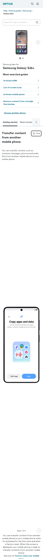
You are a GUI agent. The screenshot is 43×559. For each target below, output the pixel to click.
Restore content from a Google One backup (18, 102)
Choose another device (15, 113)
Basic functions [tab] (27, 122)
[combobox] (19, 22)
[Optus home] (8, 4)
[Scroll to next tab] (36, 122)
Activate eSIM (10, 81)
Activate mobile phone (14, 94)
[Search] (32, 4)
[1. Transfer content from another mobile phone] (21, 345)
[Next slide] (38, 42)
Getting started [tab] (10, 122)
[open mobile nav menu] (37, 4)
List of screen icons (12, 88)
